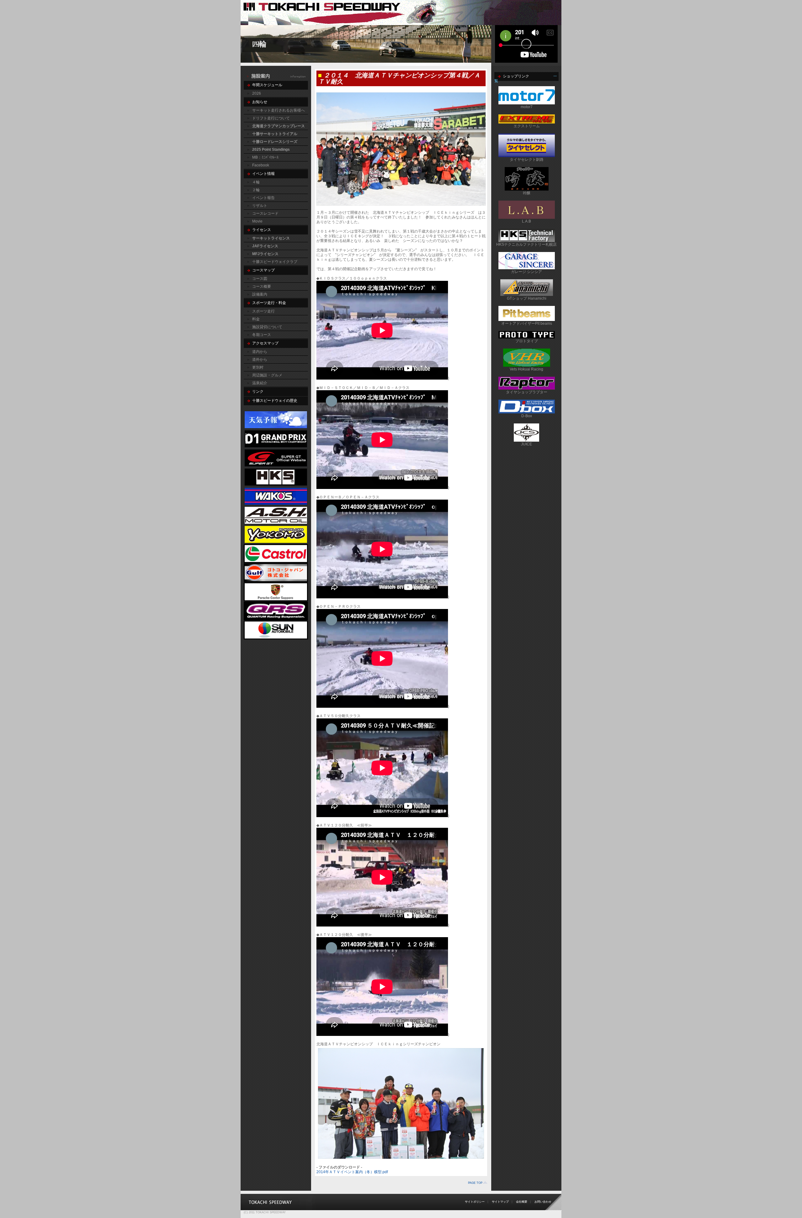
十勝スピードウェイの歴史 (274, 400)
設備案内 (259, 294)
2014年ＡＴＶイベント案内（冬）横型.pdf (352, 1172)
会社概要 (521, 1201)
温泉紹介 (259, 383)
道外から (259, 359)
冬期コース (261, 335)
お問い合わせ (542, 1201)
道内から (259, 351)
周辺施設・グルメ (267, 375)
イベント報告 (263, 198)
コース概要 (261, 286)
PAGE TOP (475, 1182)
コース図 (259, 278)
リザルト (259, 205)
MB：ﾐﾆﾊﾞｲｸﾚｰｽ (265, 157)
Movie (257, 221)
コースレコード (265, 213)
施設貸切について (267, 327)
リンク (257, 391)
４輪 (256, 182)
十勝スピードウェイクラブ (274, 262)
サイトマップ (500, 1201)
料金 (256, 319)
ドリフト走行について (271, 118)
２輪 (256, 190)
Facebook (260, 165)
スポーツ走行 (263, 311)
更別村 (257, 367)
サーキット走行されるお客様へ (278, 110)
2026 (256, 93)
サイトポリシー (475, 1201)
